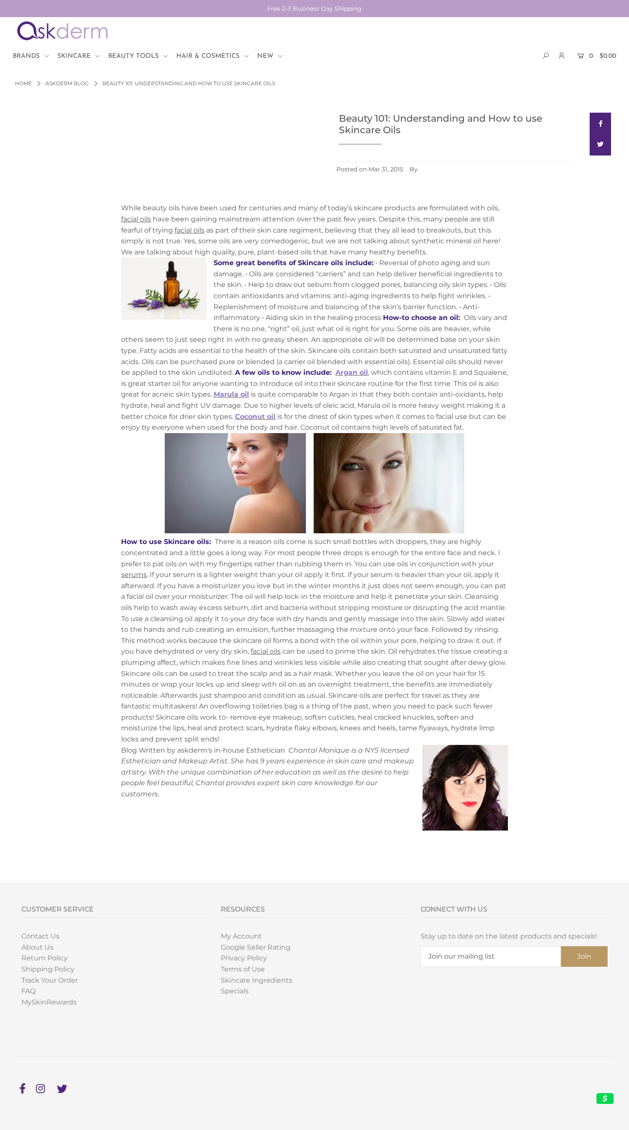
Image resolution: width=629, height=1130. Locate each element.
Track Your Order (49, 980)
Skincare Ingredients (256, 980)
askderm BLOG (67, 83)
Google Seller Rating (256, 947)
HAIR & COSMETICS (209, 56)
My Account (241, 936)
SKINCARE (75, 56)
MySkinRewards (49, 1002)
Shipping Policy (47, 969)
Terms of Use (243, 969)
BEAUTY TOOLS (134, 56)
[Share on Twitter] (600, 144)
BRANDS (27, 56)
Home (23, 83)
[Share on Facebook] (600, 123)
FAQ (28, 991)
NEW (266, 56)
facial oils (136, 219)
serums (134, 575)
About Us (37, 947)
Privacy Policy (244, 958)
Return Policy (44, 958)
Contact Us (40, 936)
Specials (235, 991)
